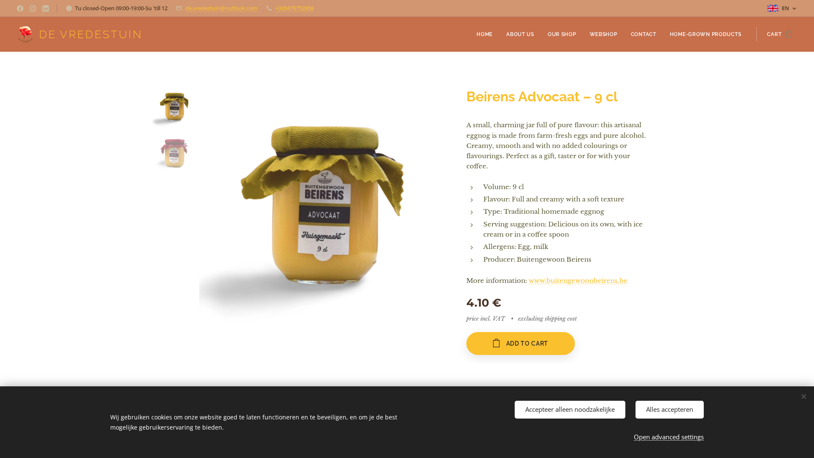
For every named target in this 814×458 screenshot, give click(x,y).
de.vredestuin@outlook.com (221, 8)
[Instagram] (33, 8)
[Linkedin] (45, 8)
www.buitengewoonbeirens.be (578, 280)
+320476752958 (294, 8)
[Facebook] (20, 8)
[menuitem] (486, 34)
